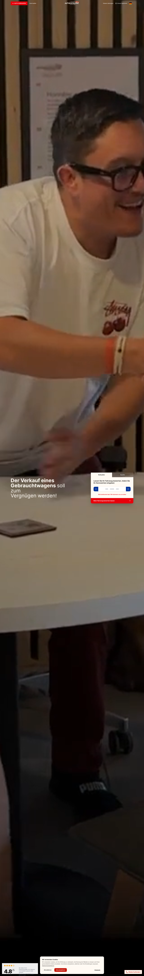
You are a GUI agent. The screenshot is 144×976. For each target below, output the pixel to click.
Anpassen (97, 970)
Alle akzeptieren (60, 970)
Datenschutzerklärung (48, 965)
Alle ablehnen (48, 970)
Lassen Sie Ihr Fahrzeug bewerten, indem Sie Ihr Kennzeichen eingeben (112, 482)
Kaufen (122, 475)
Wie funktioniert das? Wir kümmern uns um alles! (112, 494)
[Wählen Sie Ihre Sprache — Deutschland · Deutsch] (131, 3)
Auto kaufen (33, 3)
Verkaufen (101, 475)
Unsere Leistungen (108, 3)
